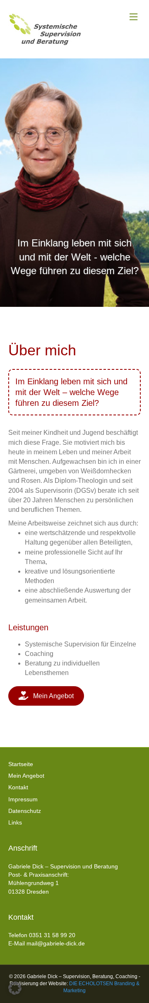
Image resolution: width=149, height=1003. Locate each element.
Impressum (23, 799)
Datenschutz (24, 811)
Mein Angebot (26, 775)
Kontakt (18, 787)
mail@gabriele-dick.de (55, 943)
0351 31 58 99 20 (52, 935)
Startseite (20, 764)
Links (15, 822)
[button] (15, 988)
